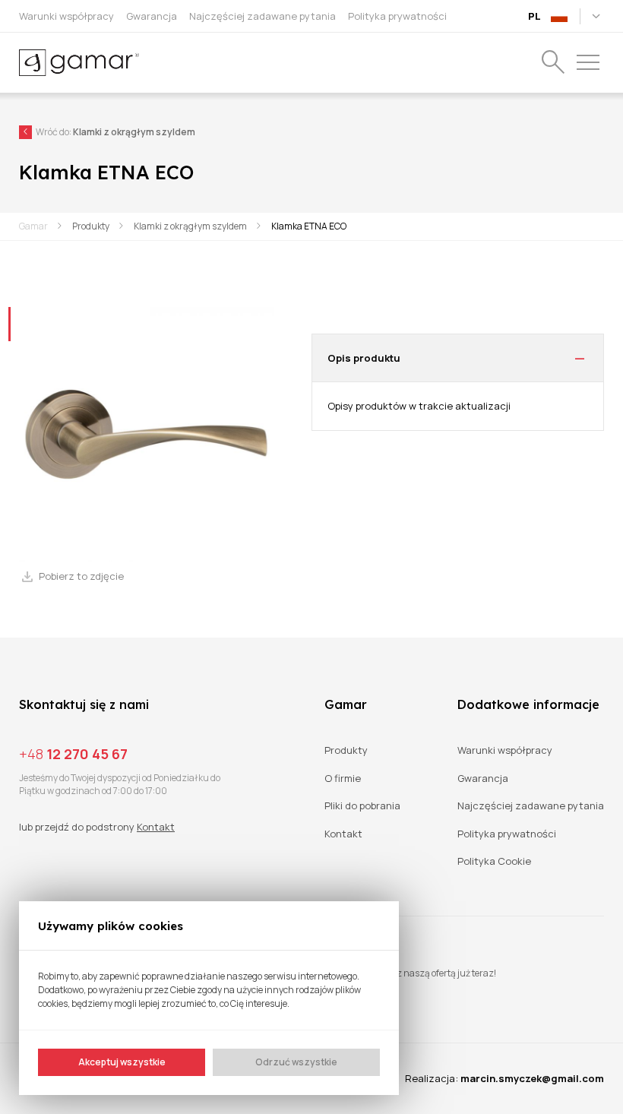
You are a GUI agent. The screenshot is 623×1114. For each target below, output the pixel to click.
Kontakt (156, 827)
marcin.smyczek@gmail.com (532, 1078)
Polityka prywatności (506, 834)
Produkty (90, 226)
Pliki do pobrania (362, 806)
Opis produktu (363, 358)
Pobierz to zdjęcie (81, 576)
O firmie (342, 778)
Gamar (33, 226)
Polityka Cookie (494, 861)
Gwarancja (482, 778)
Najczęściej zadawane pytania (530, 806)
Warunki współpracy (504, 750)
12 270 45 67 (73, 753)
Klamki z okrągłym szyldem (190, 226)
